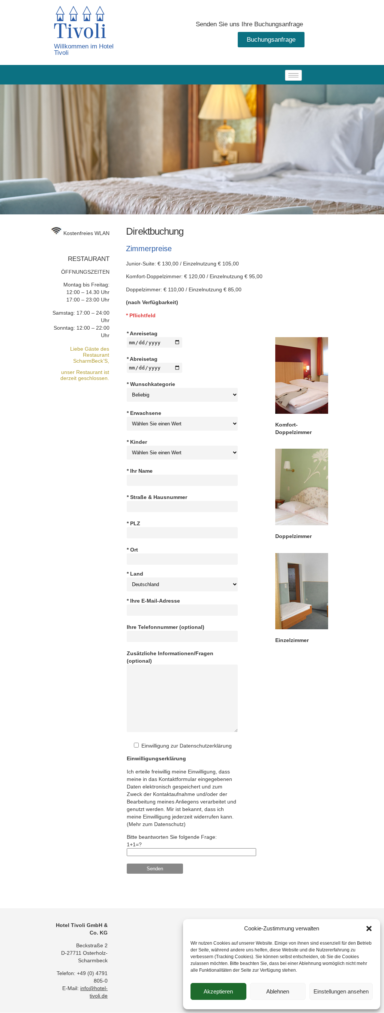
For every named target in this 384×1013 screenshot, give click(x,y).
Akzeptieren (218, 991)
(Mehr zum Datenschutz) (156, 824)
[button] (369, 928)
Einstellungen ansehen (341, 991)
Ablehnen (277, 991)
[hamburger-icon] (293, 75)
